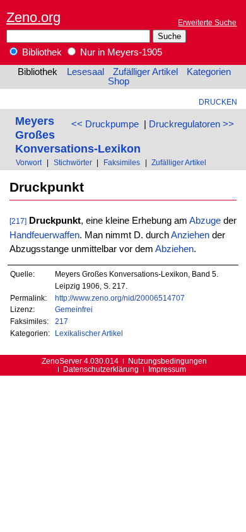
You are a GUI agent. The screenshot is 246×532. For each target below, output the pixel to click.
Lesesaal (85, 72)
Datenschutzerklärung (101, 369)
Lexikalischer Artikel (89, 333)
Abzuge (205, 221)
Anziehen (190, 235)
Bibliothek (41, 52)
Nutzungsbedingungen (167, 361)
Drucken (218, 102)
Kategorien (209, 72)
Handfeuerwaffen (44, 235)
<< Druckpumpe (105, 124)
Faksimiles (121, 162)
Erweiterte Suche (207, 22)
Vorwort (29, 162)
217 (61, 321)
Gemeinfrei (74, 309)
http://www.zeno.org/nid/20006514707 (120, 298)
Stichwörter (73, 162)
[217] (17, 221)
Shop (118, 81)
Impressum (167, 369)
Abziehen (174, 249)
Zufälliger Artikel (145, 72)
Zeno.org (33, 17)
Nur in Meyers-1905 (120, 52)
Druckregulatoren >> (191, 124)
